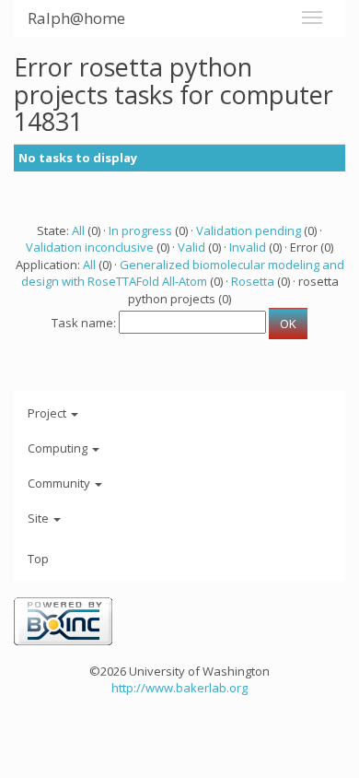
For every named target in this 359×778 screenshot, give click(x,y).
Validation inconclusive (90, 247)
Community (60, 483)
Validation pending (248, 230)
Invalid (247, 247)
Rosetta (252, 281)
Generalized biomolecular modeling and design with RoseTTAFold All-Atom (182, 273)
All (78, 230)
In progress (140, 230)
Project (48, 413)
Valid (191, 247)
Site (40, 518)
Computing (59, 448)
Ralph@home (76, 18)
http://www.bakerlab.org (179, 687)
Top (38, 558)
